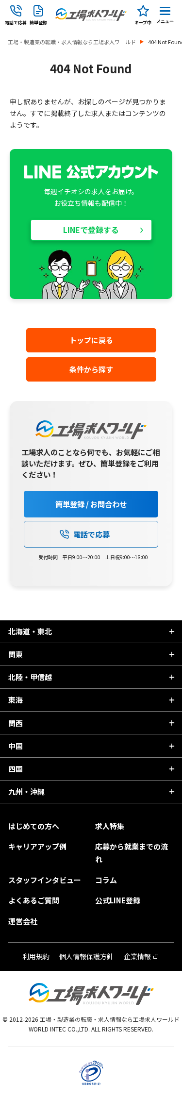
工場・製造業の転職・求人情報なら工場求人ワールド (72, 41)
